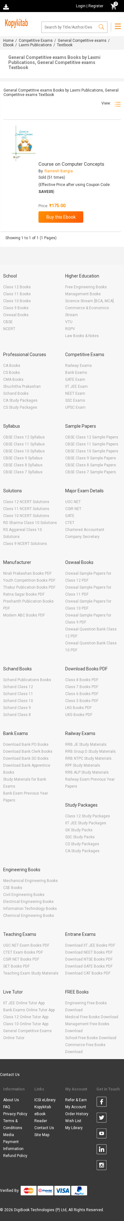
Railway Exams (78, 365)
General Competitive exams (82, 40)
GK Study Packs (79, 830)
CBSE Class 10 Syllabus (24, 451)
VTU (68, 322)
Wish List (73, 1121)
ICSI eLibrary (45, 1100)
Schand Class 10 (18, 701)
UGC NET (73, 502)
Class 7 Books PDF (81, 687)
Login (81, 6)
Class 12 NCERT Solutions (26, 502)
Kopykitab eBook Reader (42, 1114)
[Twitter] (101, 1118)
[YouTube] (101, 1134)
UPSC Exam (75, 407)
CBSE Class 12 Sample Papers (91, 437)
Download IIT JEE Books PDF (90, 945)
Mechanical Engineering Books (30, 881)
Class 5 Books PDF (81, 701)
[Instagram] (101, 1166)
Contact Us (10, 1074)
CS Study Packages (20, 407)
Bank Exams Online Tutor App (29, 1010)
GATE (69, 516)
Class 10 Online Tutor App (25, 1024)
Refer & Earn (76, 1100)
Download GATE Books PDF (89, 966)
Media (8, 1135)
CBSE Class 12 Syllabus (24, 437)
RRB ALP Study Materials (87, 772)
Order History (76, 1114)
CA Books (11, 365)
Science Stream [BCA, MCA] (89, 301)
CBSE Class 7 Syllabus (23, 472)
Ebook (8, 45)
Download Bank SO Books (26, 758)
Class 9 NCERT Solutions (25, 543)
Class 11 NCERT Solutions (26, 509)
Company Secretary (82, 536)
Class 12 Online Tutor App (25, 1017)
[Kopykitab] (15, 22)
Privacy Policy (15, 1114)
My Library (74, 1128)
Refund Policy (15, 1156)
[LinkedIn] (101, 1150)
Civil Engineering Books (24, 894)
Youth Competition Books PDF (29, 580)
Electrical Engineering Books (28, 901)
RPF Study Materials (82, 765)
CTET (69, 523)
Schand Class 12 (18, 687)
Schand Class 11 (18, 694)
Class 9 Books (16, 308)
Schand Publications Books (27, 680)
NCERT (9, 329)
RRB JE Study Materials (86, 744)
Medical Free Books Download (91, 1017)
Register (95, 6)
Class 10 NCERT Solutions (26, 516)
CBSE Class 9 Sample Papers (90, 458)
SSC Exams (75, 400)
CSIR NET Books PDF (21, 959)
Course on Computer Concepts (71, 164)
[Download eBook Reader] (6, 6)
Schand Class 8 (17, 715)
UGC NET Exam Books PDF (26, 945)
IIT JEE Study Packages (85, 823)
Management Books (83, 294)
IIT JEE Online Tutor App (24, 1003)
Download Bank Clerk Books (27, 751)
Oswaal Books (16, 315)
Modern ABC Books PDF (24, 615)
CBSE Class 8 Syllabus (23, 465)
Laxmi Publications (35, 45)
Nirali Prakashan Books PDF (27, 573)
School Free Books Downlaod (90, 1038)
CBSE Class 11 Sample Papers (91, 444)
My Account (75, 1107)
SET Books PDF (16, 966)
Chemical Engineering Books (28, 915)
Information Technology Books (30, 908)
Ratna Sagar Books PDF (24, 594)
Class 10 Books (17, 301)
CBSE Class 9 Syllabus (23, 458)
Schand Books (16, 393)
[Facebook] (101, 1102)
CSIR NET (73, 509)
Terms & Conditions (12, 1124)
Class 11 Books (17, 294)
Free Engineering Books (86, 287)
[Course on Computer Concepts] (24, 143)
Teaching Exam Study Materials (31, 973)
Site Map (41, 1135)
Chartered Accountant (84, 529)
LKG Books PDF (78, 708)
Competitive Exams (36, 40)
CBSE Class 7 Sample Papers (90, 472)
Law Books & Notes (82, 336)
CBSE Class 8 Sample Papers (90, 465)
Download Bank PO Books (26, 744)
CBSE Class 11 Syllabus (24, 444)
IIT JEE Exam (76, 386)
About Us (11, 1100)
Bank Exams (76, 372)
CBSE (8, 322)
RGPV (70, 329)
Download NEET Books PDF (89, 952)
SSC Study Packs (80, 837)
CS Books (11, 372)
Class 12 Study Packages (87, 816)
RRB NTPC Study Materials (88, 758)
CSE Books (12, 887)
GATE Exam (75, 379)
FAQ (6, 1107)
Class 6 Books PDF (81, 694)
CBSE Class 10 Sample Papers (91, 451)
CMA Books (13, 379)
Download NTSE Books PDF (89, 959)
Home (8, 40)
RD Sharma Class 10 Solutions (30, 523)
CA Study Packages (20, 400)
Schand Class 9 (17, 708)
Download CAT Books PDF (87, 973)
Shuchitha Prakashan (22, 386)
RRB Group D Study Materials (90, 751)
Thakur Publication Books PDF (29, 587)
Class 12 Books (17, 287)
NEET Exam (75, 393)
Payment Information (13, 1145)
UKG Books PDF (78, 715)
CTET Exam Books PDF (23, 952)
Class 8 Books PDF (81, 680)
